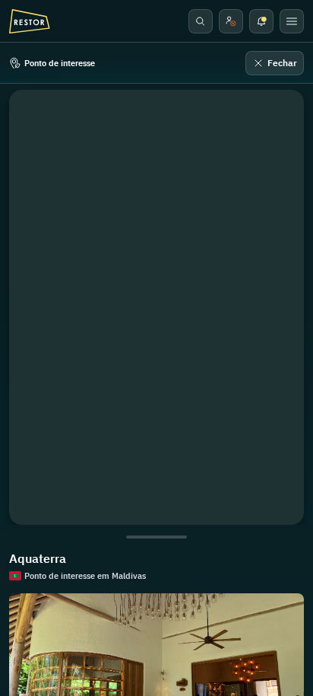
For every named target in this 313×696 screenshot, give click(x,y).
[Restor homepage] (29, 21)
